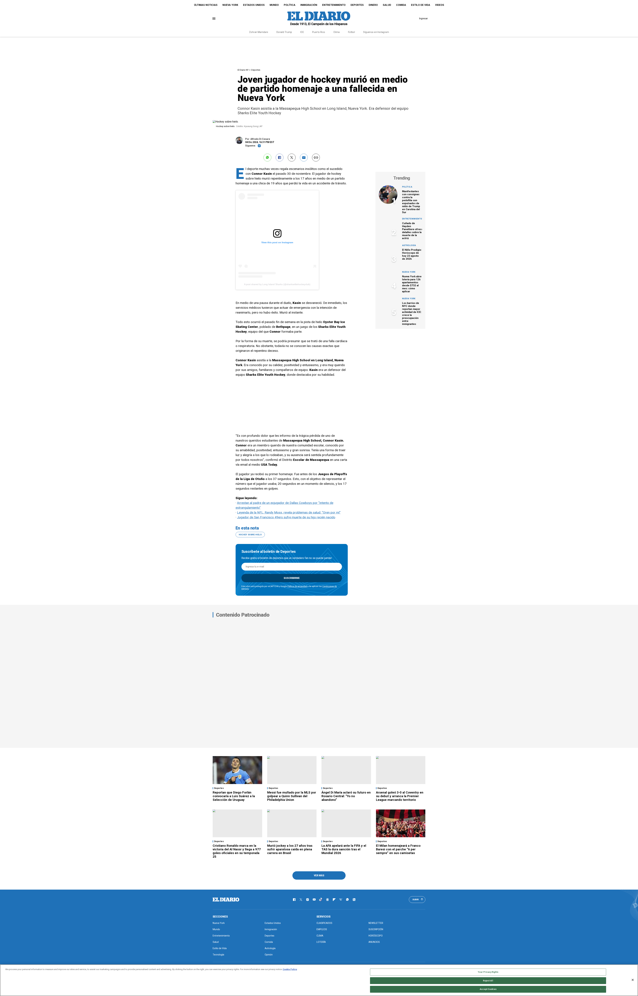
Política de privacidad (297, 586)
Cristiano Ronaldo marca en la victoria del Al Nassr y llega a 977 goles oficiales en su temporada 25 (237, 851)
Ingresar (423, 18)
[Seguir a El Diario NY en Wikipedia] (340, 899)
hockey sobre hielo (250, 534)
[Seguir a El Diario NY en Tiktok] (321, 899)
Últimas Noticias (205, 4)
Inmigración (308, 4)
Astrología (409, 245)
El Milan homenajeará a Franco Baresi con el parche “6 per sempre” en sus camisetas (398, 849)
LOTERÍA (321, 942)
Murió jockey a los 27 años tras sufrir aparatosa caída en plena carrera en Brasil (289, 849)
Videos (439, 4)
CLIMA (320, 935)
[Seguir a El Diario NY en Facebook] (294, 899)
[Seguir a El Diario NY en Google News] (327, 899)
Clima (336, 32)
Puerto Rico (318, 32)
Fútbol (351, 32)
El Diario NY (243, 70)
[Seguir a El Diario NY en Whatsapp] (347, 899)
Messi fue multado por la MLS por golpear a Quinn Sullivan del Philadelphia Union (291, 796)
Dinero (373, 4)
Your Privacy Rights (488, 972)
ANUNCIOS (374, 942)
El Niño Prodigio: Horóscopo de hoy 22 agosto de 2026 (412, 254)
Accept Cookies (488, 989)
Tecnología (218, 954)
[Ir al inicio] (226, 899)
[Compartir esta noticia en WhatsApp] (267, 157)
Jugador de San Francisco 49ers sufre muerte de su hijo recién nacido (286, 517)
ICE (302, 32)
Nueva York (230, 4)
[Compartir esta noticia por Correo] (304, 157)
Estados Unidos (254, 4)
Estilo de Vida (420, 4)
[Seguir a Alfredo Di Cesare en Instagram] (259, 145)
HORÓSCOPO (376, 935)
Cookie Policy (290, 969)
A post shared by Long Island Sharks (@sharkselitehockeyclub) (277, 284)
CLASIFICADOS (324, 923)
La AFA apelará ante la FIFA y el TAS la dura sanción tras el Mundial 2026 (343, 849)
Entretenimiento (334, 4)
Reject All (488, 980)
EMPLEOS (322, 929)
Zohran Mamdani (258, 32)
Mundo (274, 4)
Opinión (269, 954)
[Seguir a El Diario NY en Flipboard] (334, 899)
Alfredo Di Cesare (260, 139)
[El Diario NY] (319, 18)
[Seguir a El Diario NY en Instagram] (307, 899)
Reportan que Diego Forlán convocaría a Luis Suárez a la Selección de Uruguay (234, 796)
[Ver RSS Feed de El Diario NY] (354, 899)
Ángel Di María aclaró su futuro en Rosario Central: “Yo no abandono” (346, 796)
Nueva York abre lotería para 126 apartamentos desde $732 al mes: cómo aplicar (412, 284)
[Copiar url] (316, 157)
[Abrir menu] (214, 18)
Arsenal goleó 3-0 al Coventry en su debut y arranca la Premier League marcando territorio (399, 796)
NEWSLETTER (376, 923)
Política (289, 4)
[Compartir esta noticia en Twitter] (292, 157)
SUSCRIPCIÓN (376, 929)
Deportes (357, 4)
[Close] (632, 980)
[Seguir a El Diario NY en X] (301, 899)
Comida (401, 4)
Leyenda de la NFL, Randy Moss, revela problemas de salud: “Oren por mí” (289, 512)
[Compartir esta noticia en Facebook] (279, 157)
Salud (387, 4)
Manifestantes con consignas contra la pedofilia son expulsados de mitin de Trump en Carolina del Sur (411, 202)
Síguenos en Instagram (376, 32)
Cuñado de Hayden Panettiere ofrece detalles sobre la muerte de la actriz (412, 231)
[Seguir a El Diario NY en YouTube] (314, 899)
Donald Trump (284, 32)
